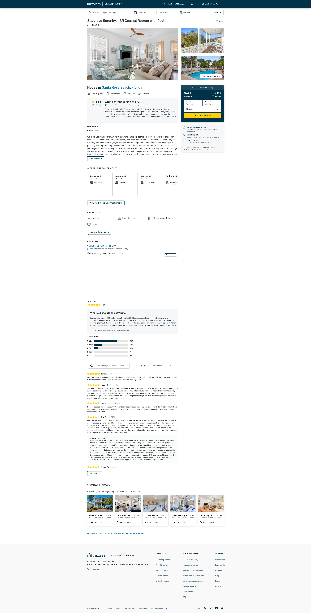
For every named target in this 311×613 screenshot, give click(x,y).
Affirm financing (162, 581)
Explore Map (170, 255)
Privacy (118, 608)
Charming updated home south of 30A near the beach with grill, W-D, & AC (208, 515)
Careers (218, 570)
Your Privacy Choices (157, 608)
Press (217, 581)
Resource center (190, 586)
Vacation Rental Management (176, 4)
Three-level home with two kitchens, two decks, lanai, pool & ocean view (152, 515)
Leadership (220, 565)
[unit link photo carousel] (100, 503)
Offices (218, 586)
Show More (94, 473)
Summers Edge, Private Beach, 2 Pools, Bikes (180, 515)
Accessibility (142, 608)
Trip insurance (162, 576)
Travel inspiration (163, 565)
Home (90, 533)
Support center (162, 570)
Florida (137, 87)
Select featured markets (193, 576)
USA (96, 533)
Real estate (188, 592)
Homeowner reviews (191, 565)
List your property (190, 560)
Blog (217, 576)
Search (217, 12)
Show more (95, 159)
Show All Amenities (99, 232)
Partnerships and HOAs (193, 570)
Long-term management (193, 581)
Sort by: (144, 366)
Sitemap (109, 608)
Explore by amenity (163, 560)
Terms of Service (129, 608)
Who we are (220, 560)
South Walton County (117, 533)
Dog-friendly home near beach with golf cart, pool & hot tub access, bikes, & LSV (125, 515)
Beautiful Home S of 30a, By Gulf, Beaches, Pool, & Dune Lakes (97, 515)
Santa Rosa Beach (116, 87)
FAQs (185, 597)
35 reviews (96, 105)
